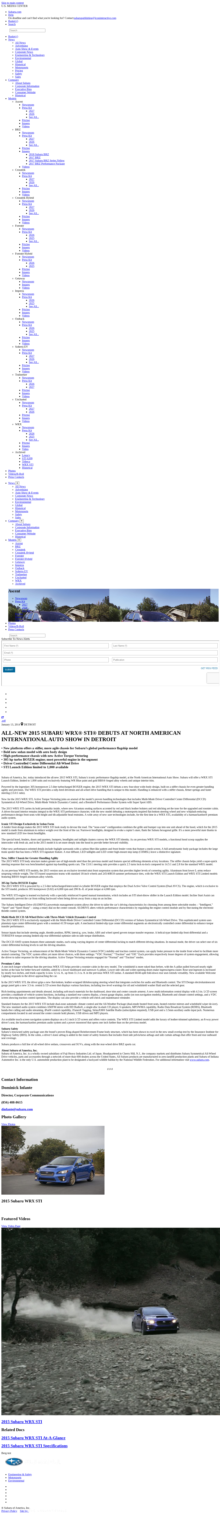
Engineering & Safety (20, 1474)
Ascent (19, 543)
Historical (20, 64)
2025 (31, 238)
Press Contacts (16, 477)
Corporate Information (27, 86)
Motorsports (21, 67)
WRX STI (27, 464)
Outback (19, 568)
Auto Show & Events (26, 48)
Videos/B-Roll (16, 473)
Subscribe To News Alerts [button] (15, 638)
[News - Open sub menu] (17, 483)
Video (25, 449)
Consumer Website (25, 92)
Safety (18, 73)
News (11, 39)
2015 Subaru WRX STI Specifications (34, 1446)
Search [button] (12, 24)
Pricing (19, 70)
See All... (34, 117)
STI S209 (27, 458)
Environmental (23, 58)
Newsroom (28, 104)
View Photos (8, 1124)
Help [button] (11, 14)
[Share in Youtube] (10, 702)
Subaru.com (14, 11)
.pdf (3, 720)
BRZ (18, 546)
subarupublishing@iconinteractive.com (95, 18)
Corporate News (24, 52)
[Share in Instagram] (10, 711)
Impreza (19, 565)
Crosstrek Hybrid (24, 552)
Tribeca (26, 461)
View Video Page (10, 1226)
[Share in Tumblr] (10, 707)
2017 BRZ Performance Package (47, 163)
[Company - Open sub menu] (22, 521)
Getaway (20, 562)
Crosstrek (20, 549)
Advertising (21, 45)
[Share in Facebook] (10, 699)
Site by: (24, 1511)
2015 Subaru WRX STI (21, 1421)
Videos (26, 126)
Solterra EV (21, 571)
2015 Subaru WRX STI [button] (21, 1201)
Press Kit (27, 107)
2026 (31, 114)
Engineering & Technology (30, 55)
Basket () (13, 21)
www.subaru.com (199, 1059)
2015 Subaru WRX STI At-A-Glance (33, 1438)
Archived (20, 583)
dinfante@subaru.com (17, 1109)
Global (19, 61)
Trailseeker (21, 574)
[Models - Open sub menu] (19, 540)
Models (12, 98)
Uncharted (20, 577)
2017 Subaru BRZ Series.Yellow (47, 160)
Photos (12, 470)
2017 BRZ (35, 157)
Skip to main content (12, 2)
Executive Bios (23, 89)
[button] (2, 717)
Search (5, 30)
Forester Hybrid (23, 558)
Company (13, 79)
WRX (18, 580)
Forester (19, 555)
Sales (18, 76)
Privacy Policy (9, 1511)
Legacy (26, 455)
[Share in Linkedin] (10, 693)
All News (20, 42)
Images (26, 123)
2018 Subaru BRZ (39, 154)
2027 (31, 110)
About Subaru (22, 83)
